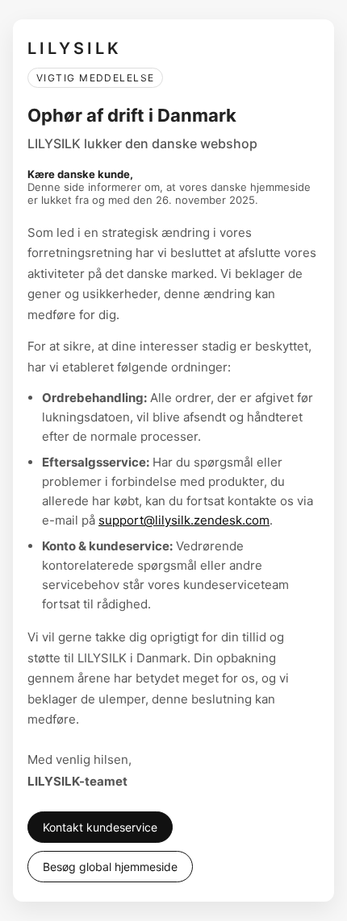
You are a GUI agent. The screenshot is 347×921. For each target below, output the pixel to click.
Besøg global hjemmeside (110, 866)
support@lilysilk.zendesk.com (184, 520)
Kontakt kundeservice (100, 827)
